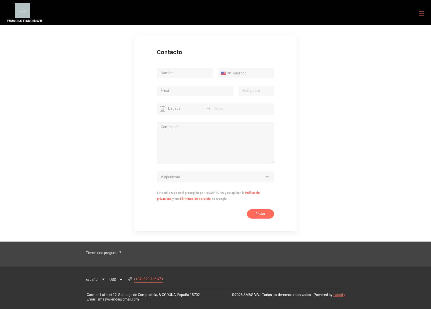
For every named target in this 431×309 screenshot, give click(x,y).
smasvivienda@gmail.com (118, 299)
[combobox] (116, 279)
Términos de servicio (195, 199)
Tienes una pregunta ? (103, 253)
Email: (91, 299)
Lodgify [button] (339, 295)
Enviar (260, 214)
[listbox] (215, 176)
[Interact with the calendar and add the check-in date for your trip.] (162, 108)
